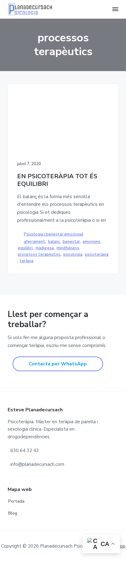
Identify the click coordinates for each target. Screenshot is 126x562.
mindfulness (68, 248)
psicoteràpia (97, 254)
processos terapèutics (39, 254)
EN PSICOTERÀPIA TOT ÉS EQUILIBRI (57, 180)
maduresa (44, 248)
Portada (16, 501)
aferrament (34, 241)
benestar (71, 241)
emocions (91, 241)
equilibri (25, 248)
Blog (12, 513)
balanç (54, 241)
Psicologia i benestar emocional (53, 234)
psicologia (72, 254)
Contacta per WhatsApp (58, 363)
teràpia (26, 261)
